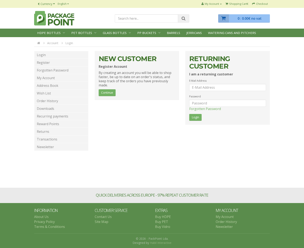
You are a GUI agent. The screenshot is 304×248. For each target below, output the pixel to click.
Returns (43, 131)
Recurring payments (52, 116)
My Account (46, 78)
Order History (47, 101)
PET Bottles (81, 33)
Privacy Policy (44, 221)
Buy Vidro (162, 226)
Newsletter (45, 147)
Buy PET (161, 221)
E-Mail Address (198, 80)
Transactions (47, 139)
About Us (41, 216)
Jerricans (194, 33)
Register (43, 62)
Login (69, 43)
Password (195, 96)
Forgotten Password (52, 70)
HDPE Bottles (49, 33)
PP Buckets (146, 33)
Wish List (44, 93)
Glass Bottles (115, 33)
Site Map (101, 221)
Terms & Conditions (49, 226)
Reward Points (48, 124)
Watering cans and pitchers (232, 33)
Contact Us (103, 216)
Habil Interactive (160, 243)
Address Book (47, 85)
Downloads (45, 108)
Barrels (173, 33)
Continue (107, 92)
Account (52, 43)
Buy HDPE (163, 216)
